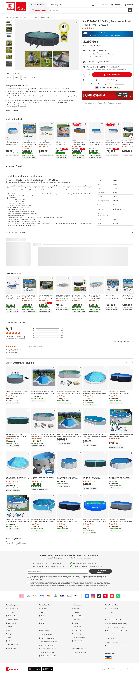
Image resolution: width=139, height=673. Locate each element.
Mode (10, 630)
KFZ (9, 641)
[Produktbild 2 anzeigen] (9, 30)
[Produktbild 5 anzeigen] (9, 50)
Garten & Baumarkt (14, 616)
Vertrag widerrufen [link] (47, 645)
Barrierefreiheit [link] (129, 669)
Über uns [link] (110, 612)
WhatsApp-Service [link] (80, 641)
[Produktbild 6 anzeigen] (9, 57)
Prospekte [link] (77, 612)
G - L (42, 616)
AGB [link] (94, 669)
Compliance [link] (76, 669)
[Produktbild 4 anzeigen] (9, 43)
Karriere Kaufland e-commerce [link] (117, 646)
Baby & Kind (12, 623)
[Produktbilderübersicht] (9, 44)
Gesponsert (8, 141)
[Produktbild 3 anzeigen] (9, 36)
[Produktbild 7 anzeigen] (9, 64)
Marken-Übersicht (13, 648)
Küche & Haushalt (13, 619)
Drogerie (11, 634)
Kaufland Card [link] (78, 616)
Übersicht (44, 609)
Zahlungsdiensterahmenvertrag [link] (117, 624)
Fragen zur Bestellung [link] (48, 638)
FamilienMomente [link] (79, 637)
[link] (56, 4)
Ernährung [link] (77, 634)
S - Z (42, 623)
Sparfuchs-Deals (13, 609)
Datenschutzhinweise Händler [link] (116, 627)
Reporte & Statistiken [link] (113, 609)
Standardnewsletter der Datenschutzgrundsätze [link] (41, 577)
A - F (42, 612)
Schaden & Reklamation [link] (48, 649)
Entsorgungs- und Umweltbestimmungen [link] (110, 669)
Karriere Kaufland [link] (112, 642)
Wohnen (10, 627)
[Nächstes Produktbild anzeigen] (8, 69)
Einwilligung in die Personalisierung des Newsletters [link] (43, 583)
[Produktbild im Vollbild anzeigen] (47, 44)
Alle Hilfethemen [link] (46, 634)
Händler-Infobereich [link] (80, 652)
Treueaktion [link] (78, 627)
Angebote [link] (77, 609)
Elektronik (11, 612)
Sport (9, 637)
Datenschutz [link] (86, 669)
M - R (42, 619)
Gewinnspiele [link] (78, 630)
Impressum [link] (67, 669)
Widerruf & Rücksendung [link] (49, 641)
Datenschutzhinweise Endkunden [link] (117, 631)
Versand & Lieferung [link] (47, 652)
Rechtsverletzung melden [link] (49, 656)
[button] (47, 328)
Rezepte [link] (76, 623)
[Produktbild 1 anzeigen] (9, 23)
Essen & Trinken (13, 644)
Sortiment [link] (77, 619)
